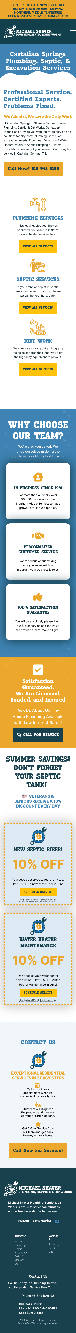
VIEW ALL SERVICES (38, 246)
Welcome (20, 1241)
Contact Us (19, 1261)
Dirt (51, 1251)
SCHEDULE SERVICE (38, 892)
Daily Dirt (20, 1256)
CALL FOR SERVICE (41, 735)
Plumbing (20, 1245)
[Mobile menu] (73, 31)
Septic (18, 1248)
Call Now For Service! (38, 1150)
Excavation (20, 1252)
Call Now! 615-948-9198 (33, 169)
